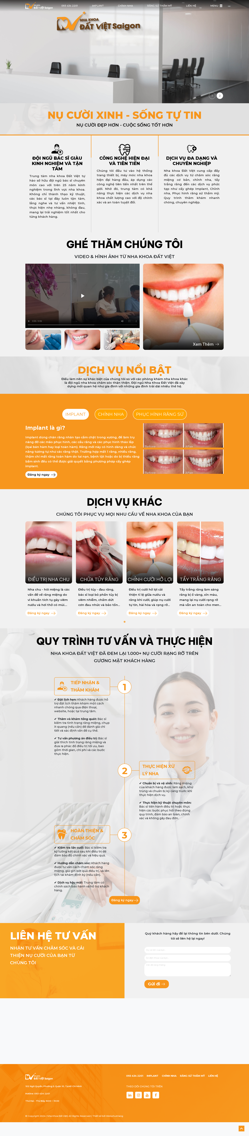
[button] (221, 5)
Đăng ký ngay (39, 474)
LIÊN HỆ (191, 5)
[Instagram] (138, 1095)
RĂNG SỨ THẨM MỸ (159, 5)
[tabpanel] (48, 568)
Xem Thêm (203, 344)
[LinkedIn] (129, 1095)
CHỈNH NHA (125, 5)
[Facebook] (155, 1095)
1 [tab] (124, 621)
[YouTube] (147, 1095)
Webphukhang (114, 1116)
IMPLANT (98, 5)
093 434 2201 (69, 5)
